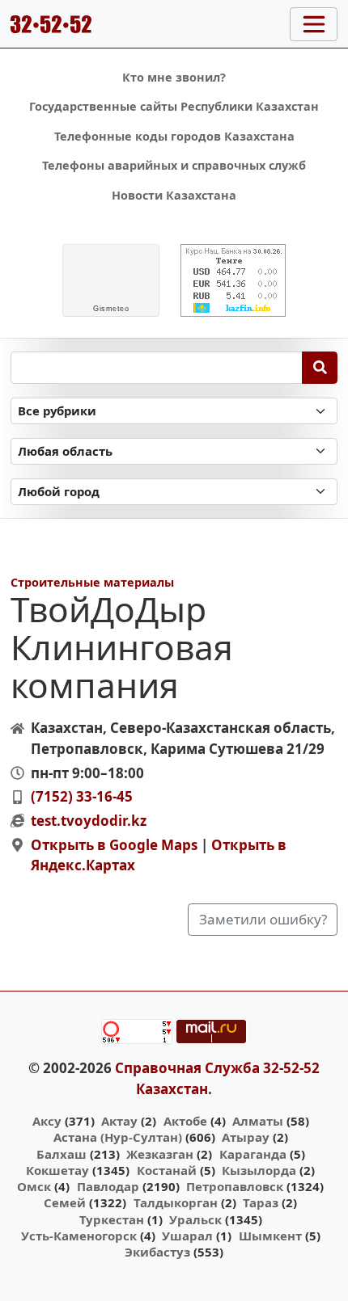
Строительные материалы (92, 582)
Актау (119, 1121)
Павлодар (108, 1186)
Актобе (185, 1121)
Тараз (260, 1202)
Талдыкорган (176, 1202)
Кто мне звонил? (174, 77)
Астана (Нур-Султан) (117, 1137)
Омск (34, 1186)
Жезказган (159, 1154)
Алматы (257, 1121)
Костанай (167, 1170)
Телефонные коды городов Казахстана (174, 136)
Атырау (245, 1137)
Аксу (47, 1121)
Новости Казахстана (174, 195)
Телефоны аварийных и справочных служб (174, 165)
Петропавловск (234, 1186)
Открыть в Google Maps (114, 845)
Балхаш (61, 1154)
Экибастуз (157, 1252)
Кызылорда (259, 1170)
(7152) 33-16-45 (82, 796)
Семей (65, 1202)
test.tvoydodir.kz (88, 820)
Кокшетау (57, 1170)
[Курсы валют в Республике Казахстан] (233, 280)
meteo (111, 309)
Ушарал (187, 1235)
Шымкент (270, 1235)
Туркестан (111, 1219)
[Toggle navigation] (313, 24)
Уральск (195, 1219)
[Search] (320, 368)
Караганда (252, 1154)
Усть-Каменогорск (79, 1235)
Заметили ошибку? (263, 919)
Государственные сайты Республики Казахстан (174, 106)
